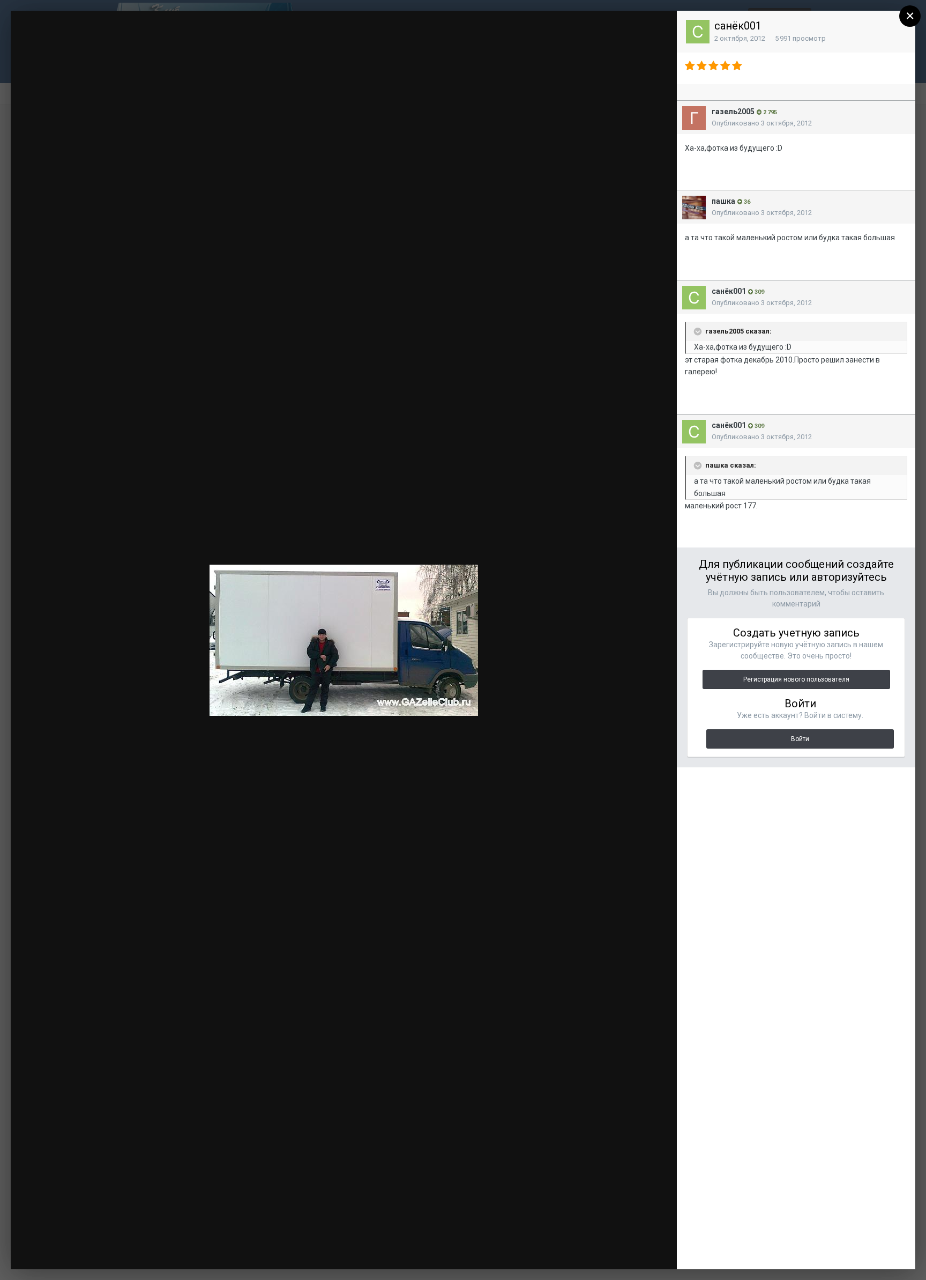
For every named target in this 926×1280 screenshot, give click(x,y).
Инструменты (553, 1250)
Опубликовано (762, 123)
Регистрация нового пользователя (796, 679)
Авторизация (534, 29)
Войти (800, 739)
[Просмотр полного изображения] (658, 29)
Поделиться (633, 1250)
